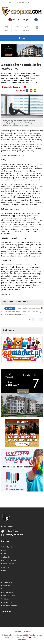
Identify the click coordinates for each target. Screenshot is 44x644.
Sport (5, 550)
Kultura (5, 589)
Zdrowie (6, 567)
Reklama (8, 330)
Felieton (6, 570)
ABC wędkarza (8, 592)
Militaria (6, 599)
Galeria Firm (7, 602)
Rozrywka (6, 586)
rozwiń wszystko (22, 302)
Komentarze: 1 (9, 302)
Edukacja (6, 557)
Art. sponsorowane (10, 606)
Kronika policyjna (9, 560)
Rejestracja (27, 632)
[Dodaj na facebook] (27, 90)
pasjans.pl (35, 180)
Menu (23, 38)
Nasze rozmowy (8, 564)
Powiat (5, 554)
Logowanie (18, 632)
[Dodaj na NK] (34, 90)
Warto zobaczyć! (9, 596)
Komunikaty (7, 582)
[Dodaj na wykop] (30, 90)
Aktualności (7, 547)
